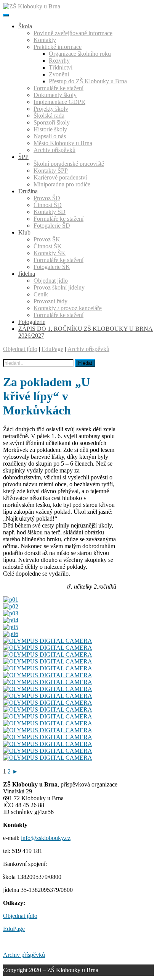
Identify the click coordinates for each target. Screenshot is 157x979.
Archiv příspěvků (88, 349)
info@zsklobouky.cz (45, 838)
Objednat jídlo (20, 349)
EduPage (52, 349)
